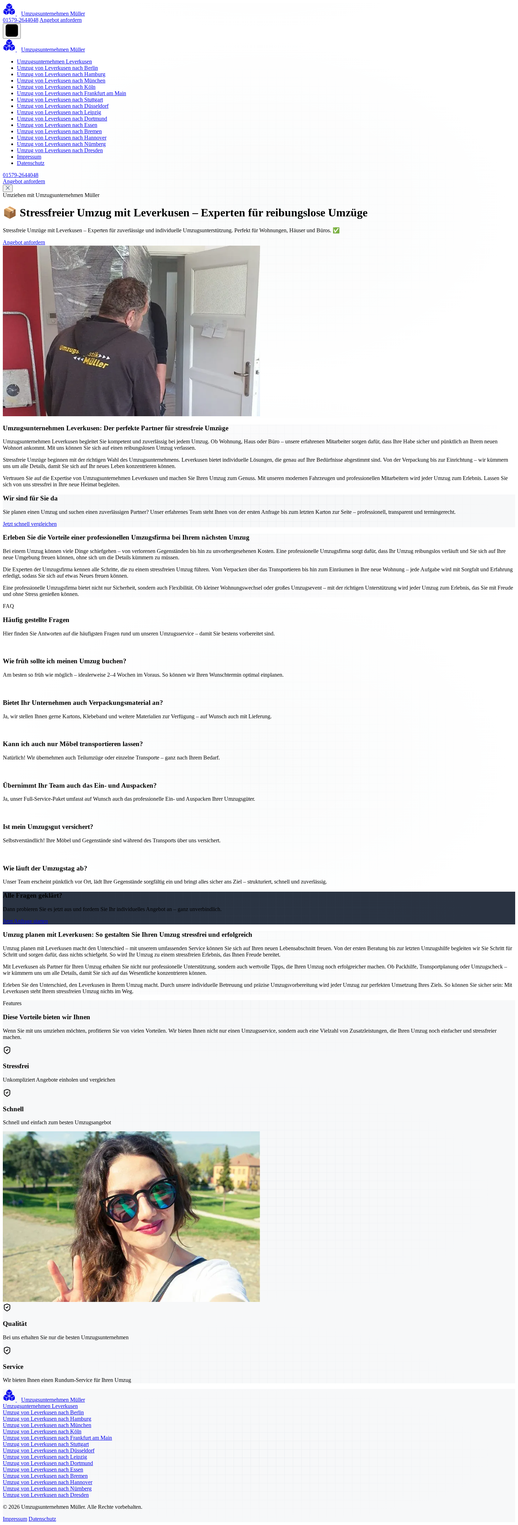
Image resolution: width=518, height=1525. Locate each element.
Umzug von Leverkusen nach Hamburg (61, 74)
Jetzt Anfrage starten (25, 921)
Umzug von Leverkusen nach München (61, 81)
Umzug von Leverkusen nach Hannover (61, 138)
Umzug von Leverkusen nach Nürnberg (61, 144)
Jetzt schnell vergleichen (30, 524)
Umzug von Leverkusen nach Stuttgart (60, 100)
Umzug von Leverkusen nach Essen (57, 125)
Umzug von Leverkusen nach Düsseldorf (63, 106)
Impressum (29, 157)
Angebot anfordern (60, 20)
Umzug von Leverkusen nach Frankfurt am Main (71, 93)
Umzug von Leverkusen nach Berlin (57, 68)
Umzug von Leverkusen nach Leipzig (59, 112)
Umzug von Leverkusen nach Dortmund (62, 119)
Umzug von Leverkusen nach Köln (56, 87)
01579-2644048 (20, 20)
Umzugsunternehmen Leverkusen (54, 61)
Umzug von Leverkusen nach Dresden (60, 150)
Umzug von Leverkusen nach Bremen (59, 131)
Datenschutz (30, 163)
